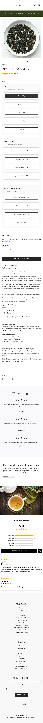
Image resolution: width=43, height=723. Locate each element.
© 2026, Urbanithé (21, 715)
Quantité (5, 246)
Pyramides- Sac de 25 (21, 159)
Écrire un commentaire (19, 551)
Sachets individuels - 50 (21, 206)
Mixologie (22, 615)
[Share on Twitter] (7, 379)
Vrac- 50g (21, 96)
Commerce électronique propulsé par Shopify (21, 717)
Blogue (22, 664)
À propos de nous (8, 476)
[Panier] (39, 5)
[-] (3, 250)
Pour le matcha (22, 620)
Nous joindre (21, 648)
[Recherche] (35, 5)
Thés (22, 610)
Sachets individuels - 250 (21, 222)
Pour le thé (22, 623)
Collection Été (21, 630)
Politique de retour (21, 656)
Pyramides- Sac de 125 (21, 176)
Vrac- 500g (21, 121)
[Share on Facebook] (2, 379)
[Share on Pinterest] (12, 379)
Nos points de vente (22, 632)
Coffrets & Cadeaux (22, 625)
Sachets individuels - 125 (21, 214)
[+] (10, 250)
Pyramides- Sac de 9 (21, 151)
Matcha (22, 613)
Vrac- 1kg (21, 129)
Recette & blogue (21, 661)
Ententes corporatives (21, 651)
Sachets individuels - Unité (21, 197)
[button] (15, 61)
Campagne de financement (21, 627)
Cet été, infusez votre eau (21, 668)
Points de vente (21, 653)
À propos (21, 646)
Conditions (21, 658)
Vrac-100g (21, 104)
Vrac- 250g (21, 112)
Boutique (21, 608)
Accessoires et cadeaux (21, 618)
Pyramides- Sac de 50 (21, 167)
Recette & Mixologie (22, 666)
